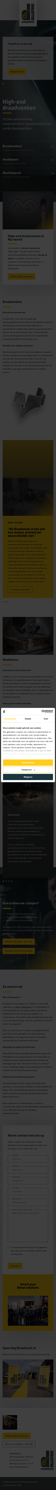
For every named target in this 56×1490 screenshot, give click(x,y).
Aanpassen (26, 770)
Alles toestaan (28, 762)
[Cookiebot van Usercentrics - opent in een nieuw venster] (41, 711)
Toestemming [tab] (10, 719)
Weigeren (28, 777)
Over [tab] (46, 719)
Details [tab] (28, 719)
